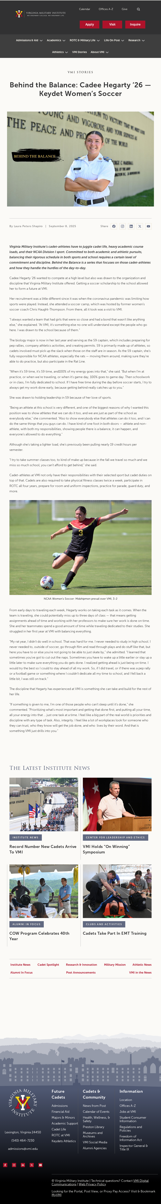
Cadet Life (59, 1129)
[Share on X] (140, 226)
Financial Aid (60, 1111)
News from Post (94, 1105)
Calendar (84, 9)
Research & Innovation (81, 964)
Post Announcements (81, 972)
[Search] (138, 9)
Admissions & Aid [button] (27, 40)
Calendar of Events (96, 1111)
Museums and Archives (92, 1134)
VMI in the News (140, 972)
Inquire (135, 24)
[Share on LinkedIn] (131, 226)
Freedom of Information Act (131, 1138)
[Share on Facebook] (114, 226)
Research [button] (134, 40)
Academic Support (65, 1123)
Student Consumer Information (133, 1119)
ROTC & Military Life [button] (82, 40)
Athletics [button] (58, 52)
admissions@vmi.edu (23, 1148)
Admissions (60, 1105)
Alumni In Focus (21, 972)
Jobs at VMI (128, 1111)
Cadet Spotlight (48, 964)
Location (126, 1100)
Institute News (20, 964)
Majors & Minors (63, 1117)
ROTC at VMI (61, 1135)
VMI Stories (79, 52)
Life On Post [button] (112, 40)
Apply (89, 24)
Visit (112, 24)
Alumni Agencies (95, 1148)
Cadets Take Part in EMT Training (114, 933)
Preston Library (93, 1127)
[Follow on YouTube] (148, 226)
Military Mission (115, 964)
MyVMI (56, 1195)
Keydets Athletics (64, 1141)
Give (124, 9)
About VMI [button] (97, 52)
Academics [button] (54, 40)
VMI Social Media (95, 1142)
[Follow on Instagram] (122, 226)
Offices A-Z (106, 9)
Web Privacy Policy (92, 1184)
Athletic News (142, 964)
